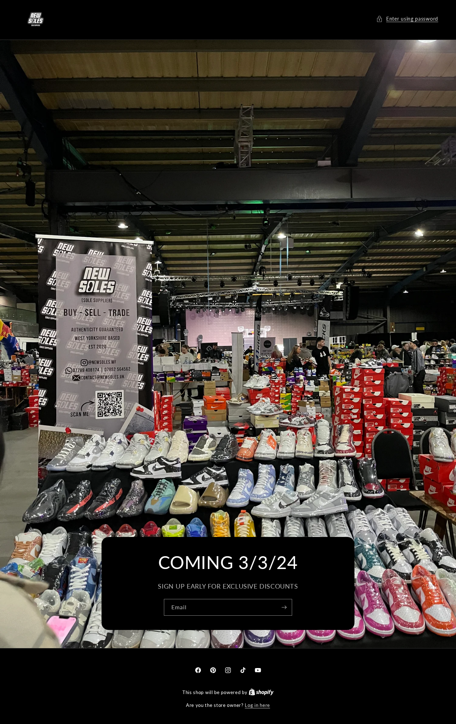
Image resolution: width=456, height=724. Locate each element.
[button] (407, 18)
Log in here (257, 705)
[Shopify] (261, 692)
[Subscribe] (284, 607)
